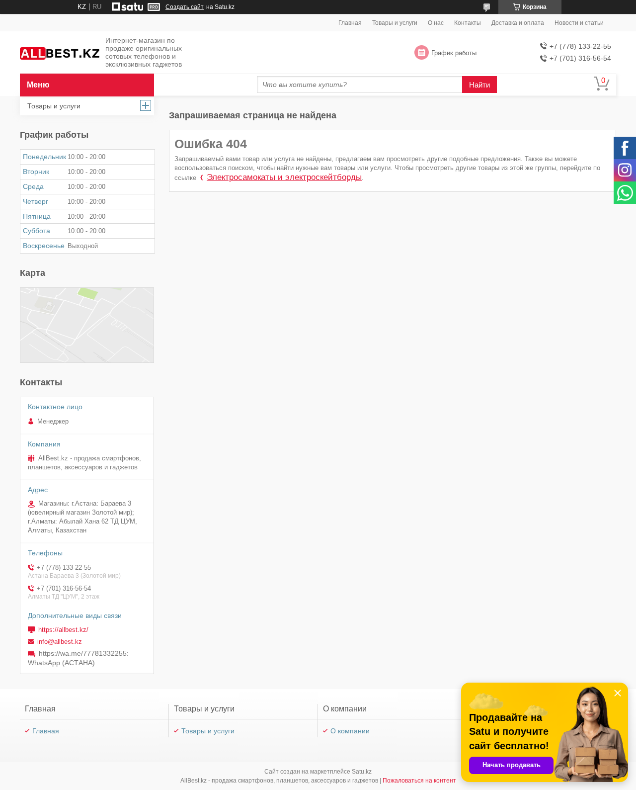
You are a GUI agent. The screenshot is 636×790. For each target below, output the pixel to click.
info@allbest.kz (59, 641)
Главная (350, 22)
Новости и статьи (579, 22)
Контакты (467, 22)
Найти (479, 85)
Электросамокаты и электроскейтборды (284, 177)
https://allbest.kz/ (63, 629)
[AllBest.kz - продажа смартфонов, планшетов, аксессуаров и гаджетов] (59, 53)
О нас (436, 22)
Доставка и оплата (517, 22)
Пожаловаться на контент (419, 780)
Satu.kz (362, 771)
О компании (350, 731)
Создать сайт (184, 6)
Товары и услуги (394, 22)
